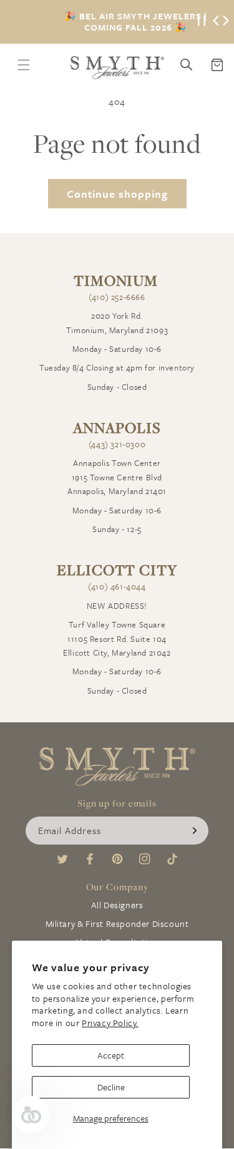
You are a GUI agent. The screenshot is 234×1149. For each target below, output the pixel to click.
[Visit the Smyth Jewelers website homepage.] (117, 67)
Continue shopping (117, 193)
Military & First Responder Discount (117, 923)
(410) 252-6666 (117, 297)
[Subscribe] (194, 830)
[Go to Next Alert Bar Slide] (226, 22)
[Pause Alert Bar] (201, 21)
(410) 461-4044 (116, 586)
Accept (110, 1055)
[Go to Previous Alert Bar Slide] (216, 22)
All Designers (117, 904)
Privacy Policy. (110, 1022)
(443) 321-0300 (117, 444)
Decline (111, 1086)
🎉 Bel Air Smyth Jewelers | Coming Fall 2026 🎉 (135, 22)
